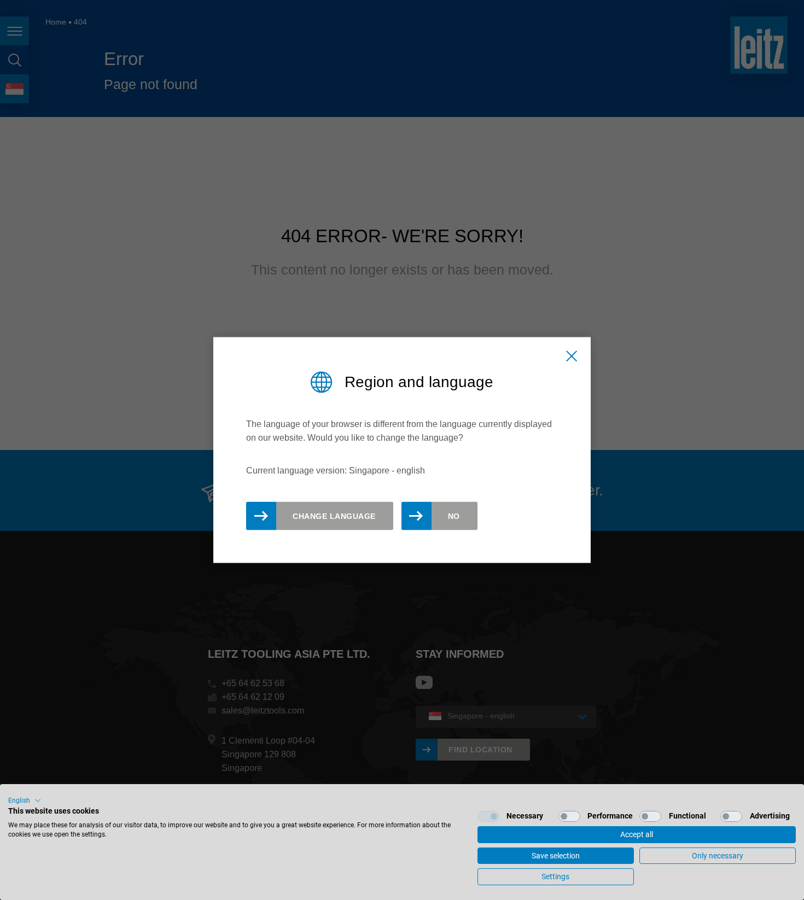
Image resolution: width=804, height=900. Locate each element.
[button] (24, 800)
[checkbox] (488, 816)
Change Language (334, 515)
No (454, 515)
